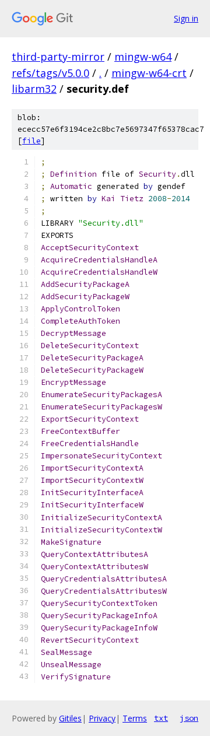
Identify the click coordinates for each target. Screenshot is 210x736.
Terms (135, 718)
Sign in (186, 18)
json (189, 718)
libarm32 (34, 89)
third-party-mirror (58, 57)
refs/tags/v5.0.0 (50, 73)
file (31, 141)
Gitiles (70, 718)
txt (161, 718)
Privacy (102, 718)
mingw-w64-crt (149, 73)
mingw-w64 (143, 57)
